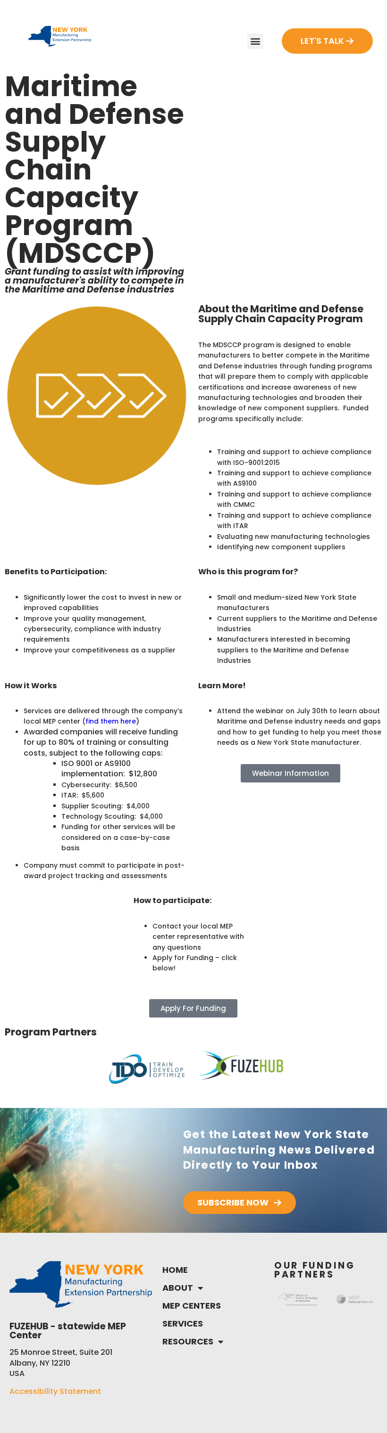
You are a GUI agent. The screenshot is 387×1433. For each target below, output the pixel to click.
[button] (255, 41)
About (177, 1288)
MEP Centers (191, 1305)
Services (182, 1323)
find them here (110, 721)
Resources (187, 1341)
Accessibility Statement (55, 1391)
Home (175, 1270)
